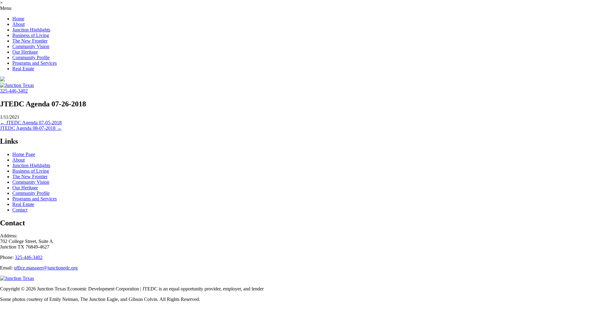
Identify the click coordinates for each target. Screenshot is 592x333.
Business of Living (30, 35)
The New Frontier (29, 40)
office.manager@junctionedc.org (46, 267)
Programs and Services (34, 63)
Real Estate (23, 68)
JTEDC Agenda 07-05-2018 (31, 122)
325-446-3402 (14, 90)
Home (18, 18)
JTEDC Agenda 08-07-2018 (31, 128)
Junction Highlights (31, 29)
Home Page (23, 154)
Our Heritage (25, 52)
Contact (19, 209)
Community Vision (30, 46)
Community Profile (31, 57)
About (18, 24)
